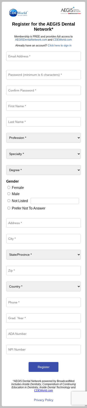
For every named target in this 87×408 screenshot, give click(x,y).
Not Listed (20, 201)
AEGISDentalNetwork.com (31, 39)
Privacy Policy (43, 400)
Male (16, 194)
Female (18, 188)
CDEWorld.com (62, 39)
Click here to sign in (60, 45)
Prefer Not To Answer (28, 208)
